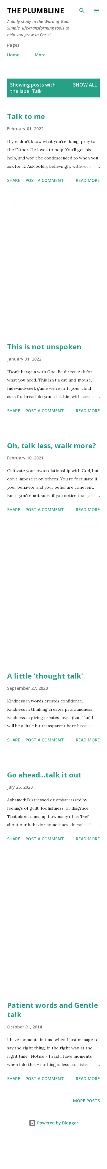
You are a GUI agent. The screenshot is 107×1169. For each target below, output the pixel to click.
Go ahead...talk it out (44, 775)
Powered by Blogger (57, 1123)
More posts (86, 1100)
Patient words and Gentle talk (52, 1009)
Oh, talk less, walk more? (51, 445)
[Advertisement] (53, 264)
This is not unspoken (44, 346)
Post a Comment (45, 180)
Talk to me (26, 116)
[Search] (82, 10)
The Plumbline (35, 10)
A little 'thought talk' (45, 676)
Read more (88, 180)
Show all (85, 84)
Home (13, 55)
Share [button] (13, 180)
